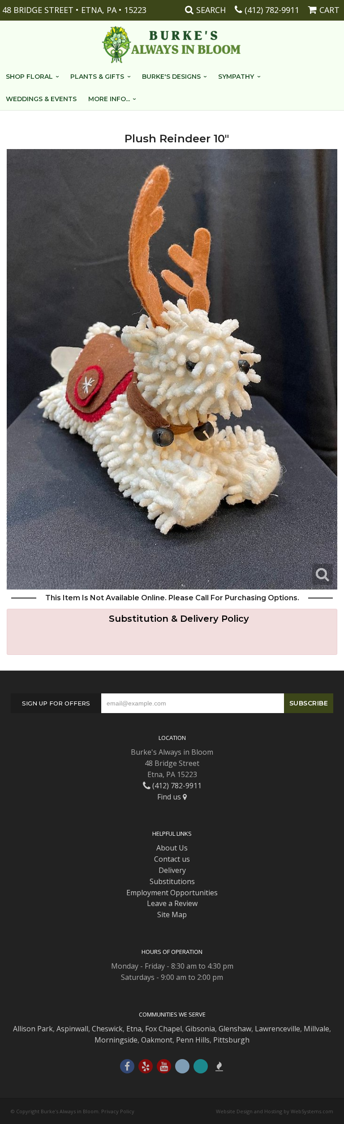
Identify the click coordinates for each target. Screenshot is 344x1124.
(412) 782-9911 (272, 9)
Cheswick (107, 1029)
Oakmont (156, 1040)
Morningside (116, 1040)
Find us (170, 797)
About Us (172, 848)
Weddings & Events (41, 99)
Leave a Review (172, 903)
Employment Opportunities (172, 892)
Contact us (172, 859)
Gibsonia (200, 1029)
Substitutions (172, 881)
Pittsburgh (231, 1040)
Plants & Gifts (97, 77)
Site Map (172, 914)
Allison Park (33, 1029)
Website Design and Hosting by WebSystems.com (274, 1111)
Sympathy (236, 77)
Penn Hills (193, 1040)
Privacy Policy (117, 1111)
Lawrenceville (277, 1029)
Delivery (172, 870)
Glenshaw (235, 1029)
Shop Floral (29, 77)
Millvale (316, 1029)
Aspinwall (72, 1029)
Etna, (134, 1029)
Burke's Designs (171, 77)
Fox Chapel (163, 1029)
